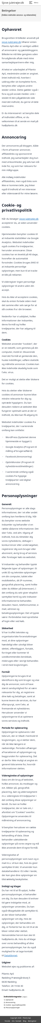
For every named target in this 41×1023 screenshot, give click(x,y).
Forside (7, 1021)
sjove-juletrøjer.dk (11, 42)
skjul (24, 997)
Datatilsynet (10, 955)
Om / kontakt (16, 1021)
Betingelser (32, 1021)
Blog (24, 1021)
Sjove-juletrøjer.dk (13, 2)
